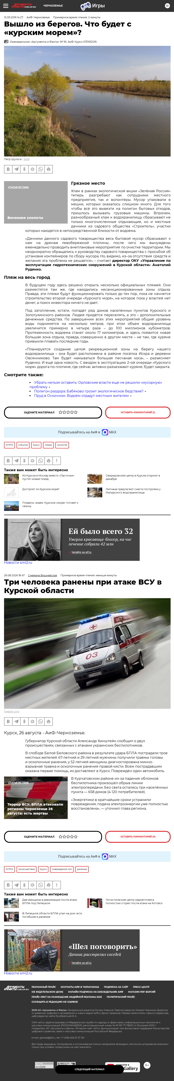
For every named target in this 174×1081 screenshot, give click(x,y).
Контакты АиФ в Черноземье (80, 987)
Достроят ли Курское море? (40, 489)
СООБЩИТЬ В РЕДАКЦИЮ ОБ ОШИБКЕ (55, 1002)
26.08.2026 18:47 (14, 575)
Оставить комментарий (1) (138, 412)
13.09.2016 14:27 (13, 17)
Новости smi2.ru (18, 563)
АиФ (26, 159)
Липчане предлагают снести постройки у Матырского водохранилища (133, 491)
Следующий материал (89, 1069)
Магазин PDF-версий (141, 992)
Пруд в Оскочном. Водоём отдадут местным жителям (81, 396)
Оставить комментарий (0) (138, 836)
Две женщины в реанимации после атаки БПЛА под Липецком (49, 901)
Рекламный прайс (44, 987)
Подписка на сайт (116, 987)
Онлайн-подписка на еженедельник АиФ (95, 992)
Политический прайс (121, 997)
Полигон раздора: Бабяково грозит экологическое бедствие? (88, 391)
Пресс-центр (141, 987)
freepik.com (12, 711)
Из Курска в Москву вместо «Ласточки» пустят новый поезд (48, 477)
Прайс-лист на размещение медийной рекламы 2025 (67, 997)
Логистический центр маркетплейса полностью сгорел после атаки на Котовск (134, 901)
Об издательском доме (47, 992)
